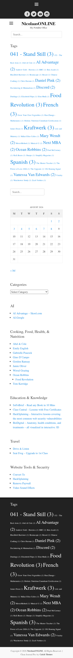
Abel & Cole (28, 62)
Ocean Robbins (31, 149)
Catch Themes (46, 654)
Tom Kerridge (20, 383)
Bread (46, 74)
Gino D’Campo (21, 357)
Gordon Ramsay (21, 361)
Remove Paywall (22, 483)
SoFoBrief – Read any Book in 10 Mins (34, 405)
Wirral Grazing (21, 370)
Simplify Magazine (45, 155)
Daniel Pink (47, 80)
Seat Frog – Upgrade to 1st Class (30, 453)
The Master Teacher (46, 163)
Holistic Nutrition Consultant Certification (42, 120)
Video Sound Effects (24, 487)
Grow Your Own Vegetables (31, 115)
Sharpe (30, 155)
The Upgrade (37, 169)
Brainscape (36, 74)
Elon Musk (43, 96)
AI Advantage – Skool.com (27, 313)
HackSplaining (20, 479)
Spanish (23, 161)
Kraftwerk (39, 127)
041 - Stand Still (32, 53)
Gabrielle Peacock (22, 353)
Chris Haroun (27, 81)
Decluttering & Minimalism (23, 88)
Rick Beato (19, 155)
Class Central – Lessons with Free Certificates (37, 409)
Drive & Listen (21, 448)
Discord (45, 87)
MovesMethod (23, 143)
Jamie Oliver (19, 366)
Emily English (20, 348)
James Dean (16, 128)
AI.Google (18, 317)
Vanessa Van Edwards (34, 174)
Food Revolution (24, 379)
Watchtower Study (22, 180)
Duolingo (15, 96)
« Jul (12, 270)
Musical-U (36, 143)
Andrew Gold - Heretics (27, 69)
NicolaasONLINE (38, 23)
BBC (42, 69)
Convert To (19, 474)
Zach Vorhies (39, 180)
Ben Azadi (53, 69)
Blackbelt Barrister (19, 74)
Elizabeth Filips (29, 96)
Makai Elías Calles (30, 136)
